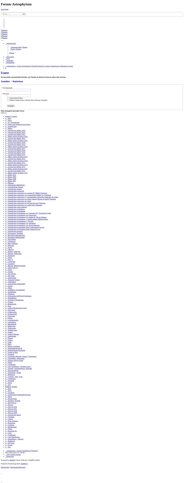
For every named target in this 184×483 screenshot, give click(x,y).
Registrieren (18, 81)
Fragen (5, 72)
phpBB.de (24, 464)
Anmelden (5, 81)
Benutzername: (8, 88)
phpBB (11, 460)
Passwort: (6, 94)
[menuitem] (18, 47)
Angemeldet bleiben (16, 98)
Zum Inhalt (4, 9)
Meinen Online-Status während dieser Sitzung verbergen (28, 100)
